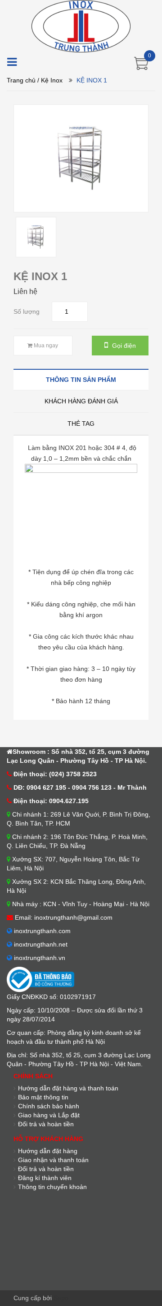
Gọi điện (123, 345)
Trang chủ (21, 80)
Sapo (61, 1298)
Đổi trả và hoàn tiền (46, 1124)
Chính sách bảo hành (48, 1106)
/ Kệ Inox (50, 80)
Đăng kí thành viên (45, 1177)
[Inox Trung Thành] (81, 25)
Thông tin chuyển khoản (52, 1186)
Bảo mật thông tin (43, 1097)
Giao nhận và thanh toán (53, 1159)
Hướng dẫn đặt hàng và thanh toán (68, 1088)
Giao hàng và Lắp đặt (49, 1115)
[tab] (81, 379)
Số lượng (27, 311)
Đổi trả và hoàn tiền (46, 1168)
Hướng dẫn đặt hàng (47, 1151)
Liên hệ (25, 291)
